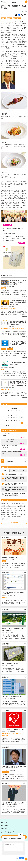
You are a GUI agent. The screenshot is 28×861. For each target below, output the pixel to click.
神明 (3, 772)
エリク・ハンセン (16, 18)
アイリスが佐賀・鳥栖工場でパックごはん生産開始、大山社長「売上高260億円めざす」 (15, 489)
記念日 (4, 561)
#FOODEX (3, 508)
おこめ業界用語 (9, 461)
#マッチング (9, 504)
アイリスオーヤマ (6, 733)
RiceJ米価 (5, 597)
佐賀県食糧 (3, 288)
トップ (3, 822)
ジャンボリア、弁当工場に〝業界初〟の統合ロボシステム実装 (15, 483)
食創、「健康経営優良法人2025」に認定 (17, 363)
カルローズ (3, 18)
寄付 (13, 328)
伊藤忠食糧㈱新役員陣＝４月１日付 (14, 474)
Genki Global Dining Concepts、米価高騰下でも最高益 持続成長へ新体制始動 (14, 767)
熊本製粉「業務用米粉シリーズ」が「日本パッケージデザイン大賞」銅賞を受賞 (18, 383)
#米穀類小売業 (5, 514)
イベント (12, 559)
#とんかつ (22, 510)
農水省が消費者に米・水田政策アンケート (13, 663)
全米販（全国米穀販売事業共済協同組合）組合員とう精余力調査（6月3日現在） (14, 478)
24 (8, 423)
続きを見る (24, 296)
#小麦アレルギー (5, 510)
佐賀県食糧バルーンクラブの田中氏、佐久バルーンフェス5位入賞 (18, 282)
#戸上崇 (23, 514)
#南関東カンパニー (11, 506)
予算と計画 (12, 731)
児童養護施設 (8, 328)
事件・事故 (12, 806)
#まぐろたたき (15, 510)
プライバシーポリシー (7, 832)
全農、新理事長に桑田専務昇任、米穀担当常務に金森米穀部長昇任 (15, 494)
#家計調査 (10, 508)
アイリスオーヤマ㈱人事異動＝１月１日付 (13, 729)
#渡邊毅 (3, 504)
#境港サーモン (17, 508)
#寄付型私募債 (21, 506)
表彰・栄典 (3, 15)
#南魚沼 (3, 506)
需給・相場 (12, 595)
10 (8, 417)
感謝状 (10, 308)
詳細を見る (21, 242)
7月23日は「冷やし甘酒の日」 (10, 557)
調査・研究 (13, 665)
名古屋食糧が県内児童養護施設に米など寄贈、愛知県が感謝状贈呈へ (18, 322)
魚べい (7, 772)
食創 (2, 369)
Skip (17, 858)
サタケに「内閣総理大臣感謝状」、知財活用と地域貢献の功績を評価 (18, 302)
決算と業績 (12, 770)
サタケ (14, 308)
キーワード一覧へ (14, 522)
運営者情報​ (4, 829)
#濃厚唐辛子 (4, 519)
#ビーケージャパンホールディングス (10, 512)
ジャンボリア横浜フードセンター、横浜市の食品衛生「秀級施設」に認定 (18, 343)
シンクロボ (18, 733)
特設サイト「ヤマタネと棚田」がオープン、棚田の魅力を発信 (13, 629)
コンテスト (9, 18)
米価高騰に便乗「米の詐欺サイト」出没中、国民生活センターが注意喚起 (13, 803)
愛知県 (2, 328)
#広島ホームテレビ (15, 514)
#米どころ (13, 517)
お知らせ (3, 825)
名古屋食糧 (21, 328)
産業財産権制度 (4, 308)
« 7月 (5, 408)
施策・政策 (13, 632)
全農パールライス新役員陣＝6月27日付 (12, 696)
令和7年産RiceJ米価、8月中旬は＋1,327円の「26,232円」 (14, 592)
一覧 (24, 537)
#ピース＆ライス (5, 517)
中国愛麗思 (5, 735)
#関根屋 (19, 517)
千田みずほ (3, 349)
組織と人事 (12, 698)
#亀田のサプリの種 (19, 504)
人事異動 (13, 733)
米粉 (7, 389)
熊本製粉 (3, 389)
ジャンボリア (10, 349)
